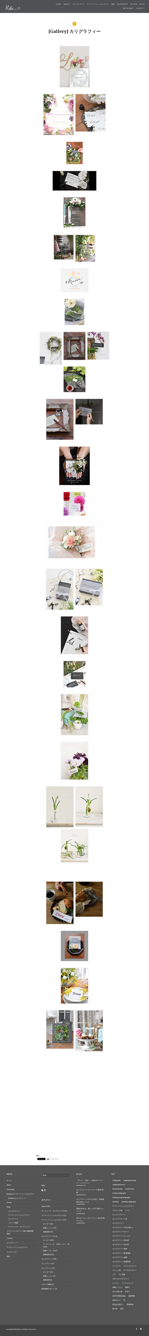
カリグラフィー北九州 (120, 1244)
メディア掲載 (13, 1223)
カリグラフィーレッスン (121, 1236)
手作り (127, 1291)
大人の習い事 (117, 1291)
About (67, 4)
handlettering (117, 1189)
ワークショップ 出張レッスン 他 (56, 1244)
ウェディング (11, 1252)
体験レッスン (117, 1287)
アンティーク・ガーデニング (19, 1227)
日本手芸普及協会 (119, 1296)
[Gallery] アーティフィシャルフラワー (21, 1194)
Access (133, 4)
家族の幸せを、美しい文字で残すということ (90, 1210)
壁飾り (127, 1287)
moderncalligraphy (119, 1193)
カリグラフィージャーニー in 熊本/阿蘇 (90, 1191)
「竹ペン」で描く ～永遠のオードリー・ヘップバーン (89, 1181)
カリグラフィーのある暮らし (123, 1227)
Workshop (122, 4)
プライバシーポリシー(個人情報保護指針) (20, 1232)
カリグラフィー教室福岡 (121, 1253)
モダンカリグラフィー (120, 1279)
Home (58, 4)
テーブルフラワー (130, 1270)
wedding (115, 1202)
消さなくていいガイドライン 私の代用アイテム (90, 1219)
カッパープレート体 (119, 1219)
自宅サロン (116, 1300)
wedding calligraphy (128, 1202)
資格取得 (130, 1304)
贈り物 (114, 1309)
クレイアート (13, 1219)
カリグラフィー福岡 (119, 1257)
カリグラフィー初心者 (120, 1240)
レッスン (115, 1283)
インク (127, 1210)
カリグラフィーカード (120, 1232)
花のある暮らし (118, 1304)
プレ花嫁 (122, 1274)
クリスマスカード (130, 1266)
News (43, 1206)
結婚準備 (131, 1296)
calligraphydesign (129, 1180)
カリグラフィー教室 (119, 1249)
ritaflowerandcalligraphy (121, 1197)
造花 (121, 1309)
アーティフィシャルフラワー (98, 4)
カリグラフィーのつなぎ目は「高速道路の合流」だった (90, 1200)
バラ (114, 1274)
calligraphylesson (118, 1185)
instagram (128, 8)
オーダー (46, 1224)
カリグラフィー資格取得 (121, 1262)
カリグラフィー (78, 4)
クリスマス (116, 1266)
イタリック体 (117, 1210)
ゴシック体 (116, 1270)
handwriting (129, 1189)
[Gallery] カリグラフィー (17, 1198)
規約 (113, 4)
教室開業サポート (48, 1289)
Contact (140, 8)
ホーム (9, 1180)
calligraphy (116, 1180)
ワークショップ (127, 1283)
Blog (142, 4)
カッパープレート (119, 1214)
